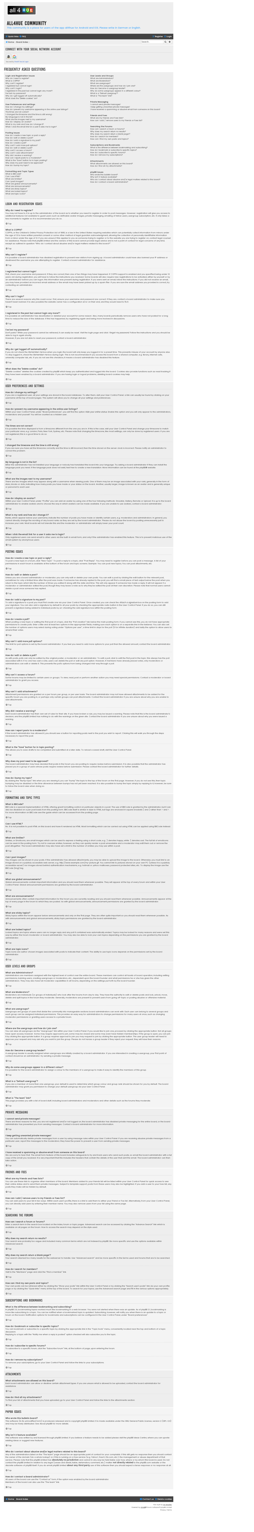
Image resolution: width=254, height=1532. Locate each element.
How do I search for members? (104, 136)
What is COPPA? (12, 81)
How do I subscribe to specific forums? (108, 152)
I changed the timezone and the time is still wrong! (28, 114)
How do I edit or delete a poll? (18, 148)
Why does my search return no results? (108, 131)
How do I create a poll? (15, 143)
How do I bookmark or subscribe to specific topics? (113, 150)
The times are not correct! (17, 112)
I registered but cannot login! (18, 86)
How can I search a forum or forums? (107, 129)
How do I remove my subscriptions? (106, 155)
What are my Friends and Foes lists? (106, 118)
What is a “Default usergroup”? (104, 93)
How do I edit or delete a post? (19, 138)
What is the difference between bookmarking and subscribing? (119, 147)
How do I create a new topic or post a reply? (25, 135)
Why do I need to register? (17, 78)
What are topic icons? (15, 194)
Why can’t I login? (13, 88)
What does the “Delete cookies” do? (21, 98)
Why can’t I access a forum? (18, 150)
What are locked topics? (16, 191)
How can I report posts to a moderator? (23, 158)
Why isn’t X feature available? (103, 177)
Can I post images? (14, 181)
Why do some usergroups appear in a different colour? (115, 91)
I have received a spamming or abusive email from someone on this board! (125, 109)
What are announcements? (18, 186)
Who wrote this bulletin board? (104, 174)
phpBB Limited (87, 1421)
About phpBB (46, 1423)
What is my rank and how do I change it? (24, 124)
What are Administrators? (102, 78)
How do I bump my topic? (17, 165)
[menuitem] (22, 37)
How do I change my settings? (19, 107)
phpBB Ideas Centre (137, 1437)
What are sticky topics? (16, 189)
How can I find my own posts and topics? (109, 139)
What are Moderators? (100, 81)
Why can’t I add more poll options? (21, 145)
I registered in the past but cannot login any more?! (29, 91)
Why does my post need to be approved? (24, 163)
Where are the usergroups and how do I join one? (112, 86)
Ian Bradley (167, 1505)
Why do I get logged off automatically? (23, 96)
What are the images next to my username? (25, 119)
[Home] (22, 10)
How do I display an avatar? (18, 122)
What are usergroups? (100, 83)
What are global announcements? (21, 184)
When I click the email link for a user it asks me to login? (31, 127)
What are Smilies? (13, 179)
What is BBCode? (13, 174)
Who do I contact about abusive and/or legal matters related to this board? (125, 179)
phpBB (142, 467)
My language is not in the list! (19, 117)
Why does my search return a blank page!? (110, 134)
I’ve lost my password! (15, 93)
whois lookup (42, 1457)
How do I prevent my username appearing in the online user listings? (36, 109)
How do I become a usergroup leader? (107, 88)
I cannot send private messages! (105, 104)
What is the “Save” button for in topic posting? (26, 160)
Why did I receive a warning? (18, 155)
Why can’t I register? (14, 83)
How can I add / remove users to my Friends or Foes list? (116, 120)
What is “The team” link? (101, 96)
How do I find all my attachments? (106, 166)
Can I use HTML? (12, 176)
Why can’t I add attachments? (19, 153)
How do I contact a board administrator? (109, 182)
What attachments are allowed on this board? (111, 163)
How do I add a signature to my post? (23, 140)
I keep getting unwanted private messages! (110, 107)
